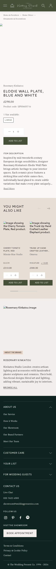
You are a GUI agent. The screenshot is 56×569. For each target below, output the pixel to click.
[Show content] (51, 453)
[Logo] (27, 5)
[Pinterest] (13, 518)
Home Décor (27, 15)
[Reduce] (9, 131)
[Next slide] (50, 53)
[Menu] (5, 6)
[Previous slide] (5, 53)
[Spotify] (28, 517)
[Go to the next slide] (49, 209)
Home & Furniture (11, 15)
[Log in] (51, 6)
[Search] (43, 6)
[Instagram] (5, 518)
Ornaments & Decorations (14, 19)
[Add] (18, 131)
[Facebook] (20, 518)
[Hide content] (51, 407)
